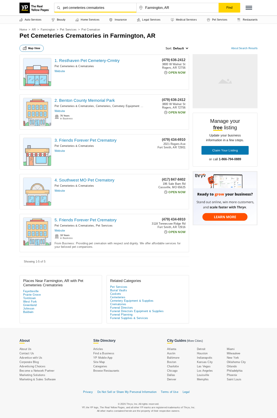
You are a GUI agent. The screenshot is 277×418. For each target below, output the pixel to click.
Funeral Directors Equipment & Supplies (137, 311)
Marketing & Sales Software (37, 379)
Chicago (172, 370)
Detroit (201, 349)
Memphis (203, 379)
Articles (98, 349)
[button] (249, 8)
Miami (231, 349)
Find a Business (103, 353)
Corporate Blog (29, 362)
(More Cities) (195, 340)
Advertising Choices (32, 366)
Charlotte (173, 366)
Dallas (171, 375)
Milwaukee (233, 353)
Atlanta (171, 349)
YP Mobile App (103, 357)
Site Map (99, 362)
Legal (186, 392)
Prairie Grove (32, 294)
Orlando (232, 366)
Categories (100, 366)
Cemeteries (103, 106)
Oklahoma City (236, 362)
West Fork (30, 301)
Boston (171, 362)
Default (178, 48)
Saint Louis (234, 379)
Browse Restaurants (106, 370)
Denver (171, 379)
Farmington (48, 29)
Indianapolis (204, 357)
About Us (25, 349)
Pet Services (68, 29)
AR (34, 29)
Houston (202, 353)
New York (233, 357)
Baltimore (173, 357)
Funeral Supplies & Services (129, 318)
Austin (171, 353)
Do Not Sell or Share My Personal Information (127, 392)
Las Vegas (204, 366)
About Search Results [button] (244, 48)
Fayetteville (31, 291)
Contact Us (26, 353)
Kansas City (205, 362)
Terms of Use (169, 392)
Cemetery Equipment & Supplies (133, 106)
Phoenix (232, 375)
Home (23, 29)
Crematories (118, 304)
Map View (34, 48)
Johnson (28, 308)
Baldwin (28, 312)
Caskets (115, 293)
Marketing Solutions (32, 375)
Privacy (88, 392)
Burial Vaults (118, 290)
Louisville (203, 375)
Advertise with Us (30, 357)
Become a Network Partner (36, 370)
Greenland (30, 305)
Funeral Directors (121, 307)
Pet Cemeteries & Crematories (74, 66)
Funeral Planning (121, 314)
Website (60, 71)
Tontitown (29, 298)
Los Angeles (205, 370)
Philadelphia (234, 370)
